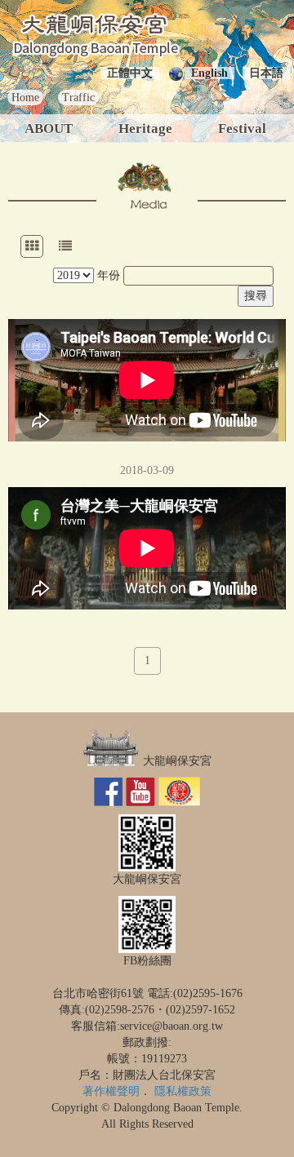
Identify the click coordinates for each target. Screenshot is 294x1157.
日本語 (266, 73)
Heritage (145, 128)
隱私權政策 (183, 1091)
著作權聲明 (111, 1091)
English (209, 73)
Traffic (78, 97)
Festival (242, 128)
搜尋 (255, 296)
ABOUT (48, 128)
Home (25, 97)
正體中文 (130, 73)
